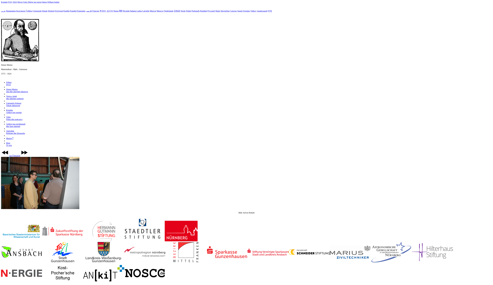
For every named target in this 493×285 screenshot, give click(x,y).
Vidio (14, 118)
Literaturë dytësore (13, 104)
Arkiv (25, 2)
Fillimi (8, 83)
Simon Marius (17, 90)
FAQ (10, 2)
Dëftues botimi (53, 2)
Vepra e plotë (15, 97)
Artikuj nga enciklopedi (15, 125)
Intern (44, 2)
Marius (9, 138)
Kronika (14, 111)
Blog (9, 144)
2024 (15, 2)
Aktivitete (15, 132)
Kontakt (4, 2)
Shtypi (20, 2)
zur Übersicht (14, 156)
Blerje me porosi (35, 2)
